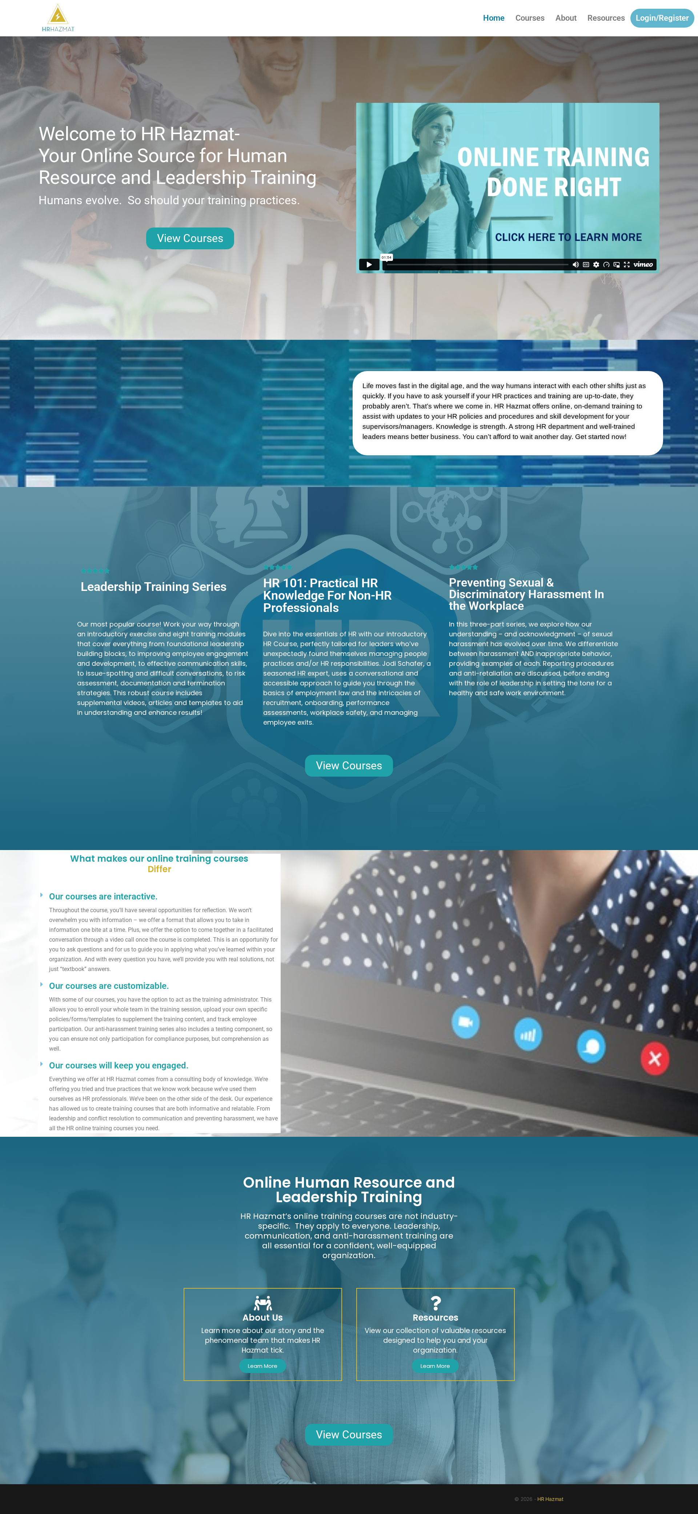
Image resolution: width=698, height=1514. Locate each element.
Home (494, 18)
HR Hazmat (550, 1499)
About (566, 18)
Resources (606, 18)
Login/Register (662, 18)
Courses (530, 18)
